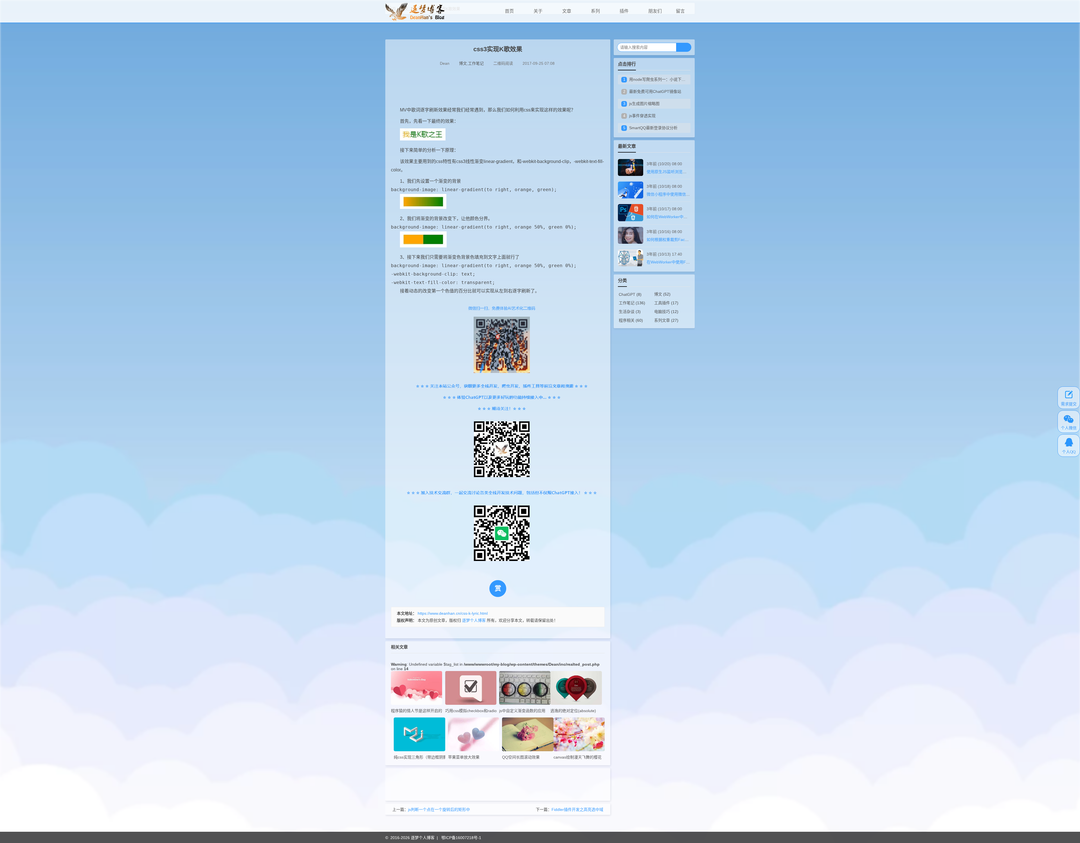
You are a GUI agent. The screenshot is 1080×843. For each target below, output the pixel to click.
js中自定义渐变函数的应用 (522, 710)
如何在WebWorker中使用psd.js (674, 216)
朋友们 (655, 11)
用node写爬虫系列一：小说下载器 (659, 79)
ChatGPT (627, 294)
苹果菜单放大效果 (464, 757)
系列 (595, 11)
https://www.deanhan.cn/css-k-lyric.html (453, 613)
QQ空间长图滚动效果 (521, 757)
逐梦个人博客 (423, 837)
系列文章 (662, 320)
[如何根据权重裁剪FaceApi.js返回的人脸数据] (630, 242)
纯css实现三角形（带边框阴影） (419, 757)
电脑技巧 (662, 311)
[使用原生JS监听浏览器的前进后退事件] (630, 174)
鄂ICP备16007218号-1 (461, 837)
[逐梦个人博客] (415, 19)
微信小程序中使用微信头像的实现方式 (680, 194)
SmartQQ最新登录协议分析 (653, 128)
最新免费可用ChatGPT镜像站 (655, 91)
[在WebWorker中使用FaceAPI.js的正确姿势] (630, 265)
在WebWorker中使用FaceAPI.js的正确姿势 (684, 262)
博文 (463, 63)
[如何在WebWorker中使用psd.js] (630, 220)
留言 (680, 11)
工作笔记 (476, 63)
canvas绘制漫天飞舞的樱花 (578, 757)
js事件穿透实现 (642, 115)
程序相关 (626, 320)
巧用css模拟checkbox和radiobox (470, 710)
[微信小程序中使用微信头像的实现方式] (630, 197)
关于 (538, 11)
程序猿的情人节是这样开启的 (416, 710)
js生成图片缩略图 (644, 103)
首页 (509, 11)
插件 (624, 11)
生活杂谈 (626, 311)
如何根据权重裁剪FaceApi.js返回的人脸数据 (685, 239)
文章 (566, 11)
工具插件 (662, 303)
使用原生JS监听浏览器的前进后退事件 (680, 171)
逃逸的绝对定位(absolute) (573, 710)
